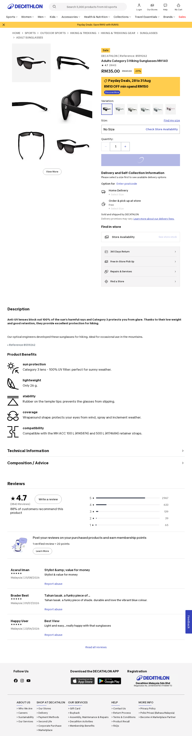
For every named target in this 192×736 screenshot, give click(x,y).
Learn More (42, 551)
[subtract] (105, 146)
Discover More (112, 92)
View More (52, 171)
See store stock (168, 237)
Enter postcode (126, 183)
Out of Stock (142, 160)
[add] (125, 146)
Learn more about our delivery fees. (154, 218)
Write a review (48, 499)
